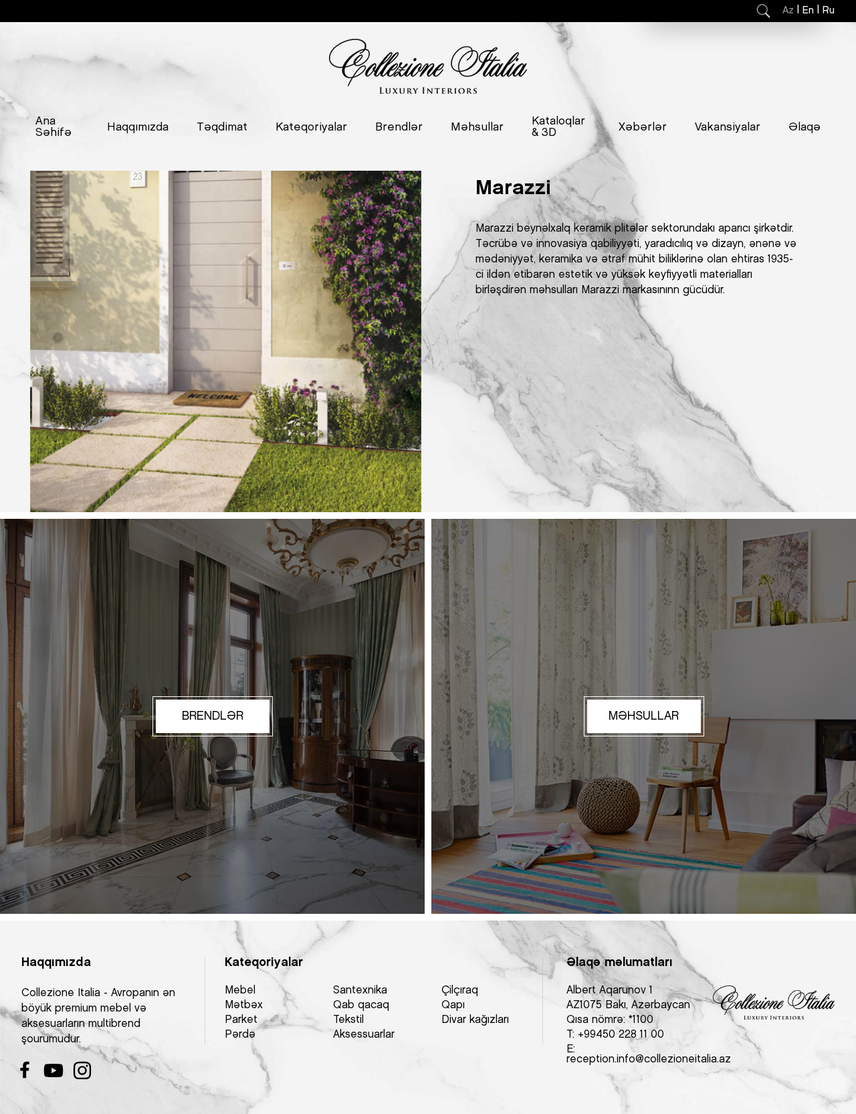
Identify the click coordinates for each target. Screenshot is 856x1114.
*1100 (641, 1020)
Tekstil (348, 1020)
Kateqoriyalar (311, 127)
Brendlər (399, 127)
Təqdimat (222, 127)
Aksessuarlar (364, 1035)
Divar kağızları (475, 1020)
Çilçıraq (459, 990)
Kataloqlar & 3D (558, 127)
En (808, 10)
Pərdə (240, 1035)
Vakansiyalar (727, 127)
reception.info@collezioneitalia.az (648, 1059)
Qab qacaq (361, 1005)
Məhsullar (477, 127)
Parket (241, 1020)
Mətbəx (244, 1005)
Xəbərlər (643, 127)
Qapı (453, 1005)
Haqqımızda (138, 127)
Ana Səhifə (53, 127)
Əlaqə (804, 127)
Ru (829, 10)
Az (788, 10)
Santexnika (360, 990)
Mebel (240, 990)
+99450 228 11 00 (621, 1035)
